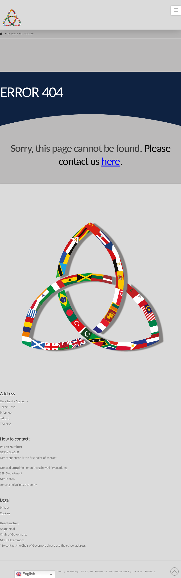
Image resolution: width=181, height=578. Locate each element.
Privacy (4, 508)
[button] (176, 10)
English (28, 574)
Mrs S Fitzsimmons (12, 540)
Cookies (5, 513)
